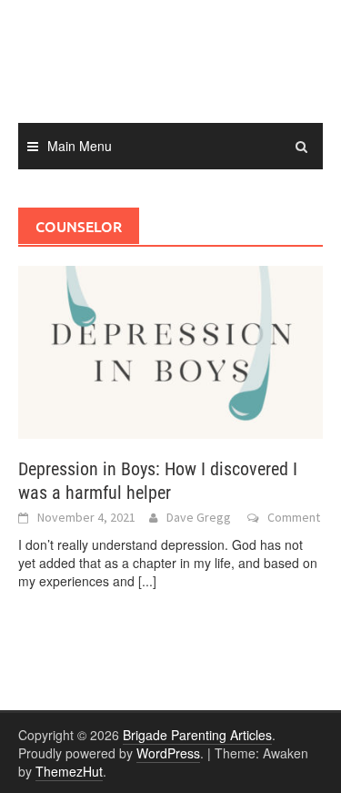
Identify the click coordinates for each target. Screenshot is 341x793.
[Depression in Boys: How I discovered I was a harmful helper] (170, 350)
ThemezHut (69, 771)
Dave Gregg (198, 517)
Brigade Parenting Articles (197, 735)
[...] (147, 581)
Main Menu (79, 146)
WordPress (168, 753)
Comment (293, 517)
